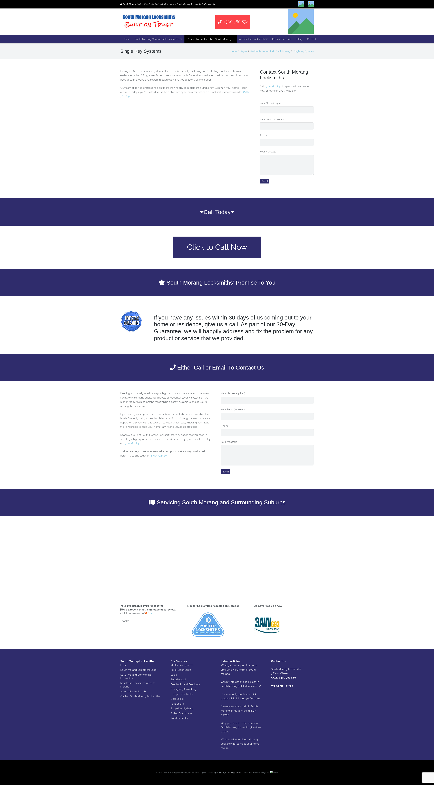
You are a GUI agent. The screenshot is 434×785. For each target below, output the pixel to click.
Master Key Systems (182, 665)
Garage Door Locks (182, 694)
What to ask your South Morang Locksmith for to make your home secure (240, 744)
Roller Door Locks (181, 669)
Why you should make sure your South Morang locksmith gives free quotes (241, 727)
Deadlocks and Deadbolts (185, 684)
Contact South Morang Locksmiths (140, 696)
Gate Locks (177, 698)
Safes (174, 674)
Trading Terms (234, 773)
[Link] (148, 21)
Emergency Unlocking (183, 689)
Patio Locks (177, 703)
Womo (151, 613)
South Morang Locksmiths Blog (138, 669)
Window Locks (179, 718)
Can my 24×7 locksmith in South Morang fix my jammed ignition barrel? (239, 710)
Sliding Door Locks (181, 713)
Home (123, 665)
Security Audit (178, 679)
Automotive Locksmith (133, 691)
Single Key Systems (182, 708)
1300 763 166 (159, 455)
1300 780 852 (273, 86)
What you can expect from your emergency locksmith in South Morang (239, 669)
